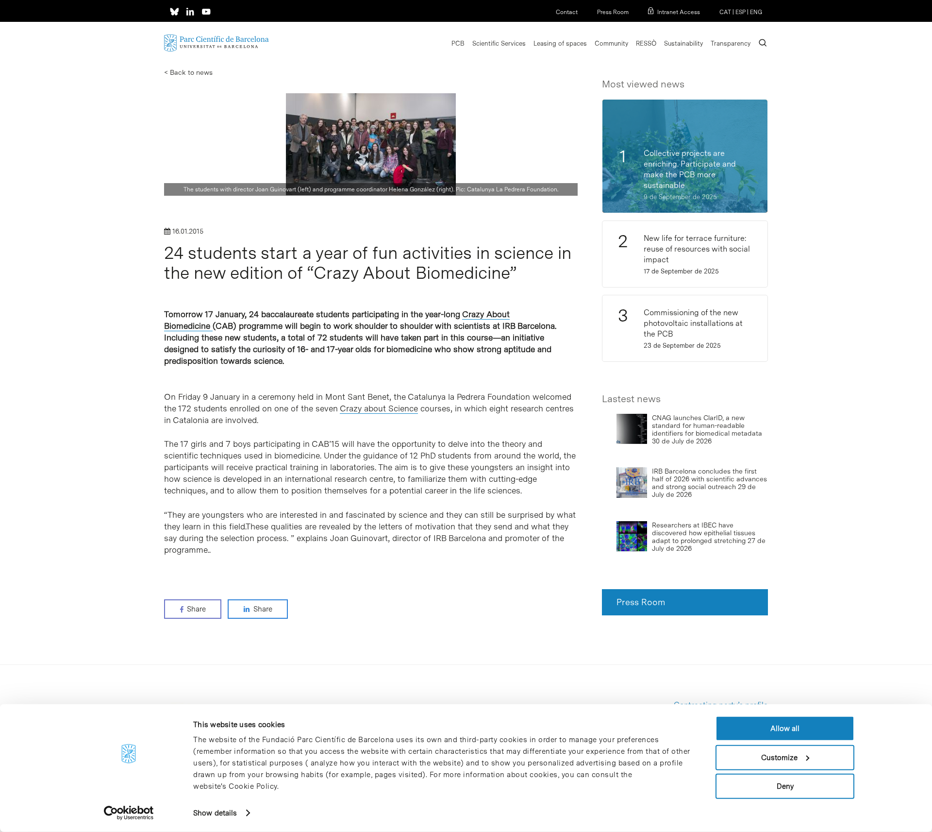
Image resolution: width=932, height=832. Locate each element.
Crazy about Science (379, 408)
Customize (779, 757)
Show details (215, 813)
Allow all (784, 728)
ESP (740, 12)
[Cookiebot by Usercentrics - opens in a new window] (128, 813)
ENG (756, 12)
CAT (725, 12)
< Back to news (188, 72)
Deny (785, 786)
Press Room (613, 12)
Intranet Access (678, 12)
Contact (567, 12)
